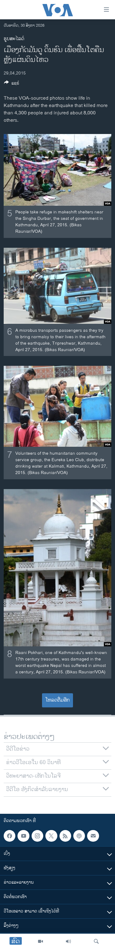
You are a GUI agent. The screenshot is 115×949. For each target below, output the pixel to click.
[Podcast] (79, 836)
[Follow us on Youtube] (23, 836)
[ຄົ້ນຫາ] (96, 941)
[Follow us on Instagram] (37, 836)
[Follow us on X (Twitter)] (51, 836)
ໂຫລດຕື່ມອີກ (57, 700)
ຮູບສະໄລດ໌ (14, 39)
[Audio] (68, 941)
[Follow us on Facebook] (9, 836)
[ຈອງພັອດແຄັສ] (93, 836)
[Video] (40, 941)
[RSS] (65, 836)
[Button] (11, 84)
